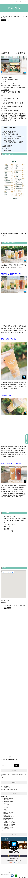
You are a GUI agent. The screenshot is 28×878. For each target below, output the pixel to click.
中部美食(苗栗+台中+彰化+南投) (9, 822)
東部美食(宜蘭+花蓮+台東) (8, 825)
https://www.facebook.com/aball (11, 789)
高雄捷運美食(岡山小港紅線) (8, 816)
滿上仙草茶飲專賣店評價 (10, 134)
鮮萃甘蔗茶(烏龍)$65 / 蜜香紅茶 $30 (14, 143)
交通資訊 (6, 148)
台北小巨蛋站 (6, 804)
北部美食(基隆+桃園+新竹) (8, 821)
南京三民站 (6, 803)
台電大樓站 (6, 807)
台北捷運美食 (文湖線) (7, 813)
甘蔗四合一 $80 (10, 140)
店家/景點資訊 (7, 146)
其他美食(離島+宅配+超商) (8, 827)
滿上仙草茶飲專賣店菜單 (10, 759)
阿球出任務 (14, 8)
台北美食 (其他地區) (6, 815)
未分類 (4, 830)
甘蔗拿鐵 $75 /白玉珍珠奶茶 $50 (15, 136)
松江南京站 (4, 20)
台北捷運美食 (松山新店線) (8, 801)
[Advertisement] (14, 37)
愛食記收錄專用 (6, 828)
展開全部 (3, 796)
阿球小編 (9, 20)
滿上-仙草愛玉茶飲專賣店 (13, 92)
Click (26, 439)
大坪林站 (5, 810)
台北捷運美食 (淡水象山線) (8, 798)
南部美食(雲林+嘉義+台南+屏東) (9, 824)
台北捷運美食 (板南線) (7, 799)
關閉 (6, 796)
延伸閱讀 (8, 150)
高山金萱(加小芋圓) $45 (12, 138)
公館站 (5, 809)
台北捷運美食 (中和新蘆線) (8, 812)
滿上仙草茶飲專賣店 (9, 132)
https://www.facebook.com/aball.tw (7, 777)
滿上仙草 (12, 516)
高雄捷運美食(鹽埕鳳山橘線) (8, 818)
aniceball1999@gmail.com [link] (6, 787)
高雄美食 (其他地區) (6, 819)
